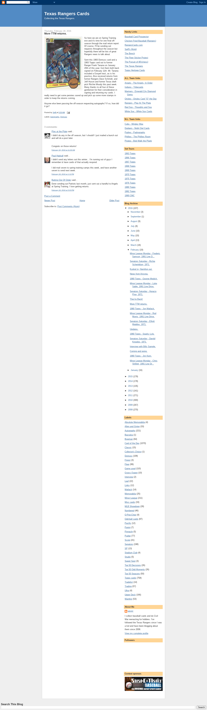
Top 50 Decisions (133, 565)
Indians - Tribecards (134, 87)
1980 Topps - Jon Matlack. (142, 308)
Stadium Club (131, 552)
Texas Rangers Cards (66, 13)
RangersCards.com (134, 45)
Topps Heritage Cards (135, 70)
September (136, 216)
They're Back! (136, 299)
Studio (128, 557)
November (136, 212)
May (133, 235)
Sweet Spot (130, 561)
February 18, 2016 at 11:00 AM (63, 150)
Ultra (127, 590)
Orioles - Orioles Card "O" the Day (141, 99)
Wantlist (128, 599)
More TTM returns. (138, 304)
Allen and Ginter (132, 426)
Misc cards (130, 502)
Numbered (129, 510)
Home (82, 200)
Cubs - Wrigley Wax (134, 124)
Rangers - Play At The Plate (138, 103)
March (134, 245)
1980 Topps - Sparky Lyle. (142, 334)
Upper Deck (130, 595)
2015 (130, 376)
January (135, 370)
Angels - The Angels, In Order (139, 83)
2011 (130, 395)
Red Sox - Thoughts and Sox (138, 107)
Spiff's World (130, 49)
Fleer (127, 464)
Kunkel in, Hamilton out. (141, 269)
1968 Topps (130, 166)
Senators (129, 544)
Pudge (128, 536)
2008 (130, 409)
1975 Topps (130, 179)
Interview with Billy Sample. (143, 346)
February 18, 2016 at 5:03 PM (63, 190)
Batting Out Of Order (61, 180)
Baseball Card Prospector (137, 36)
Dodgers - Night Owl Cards (137, 128)
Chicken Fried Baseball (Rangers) (140, 41)
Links (127, 485)
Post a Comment (52, 196)
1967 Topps (130, 162)
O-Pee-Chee (130, 515)
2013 (130, 386)
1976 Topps (130, 183)
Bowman (129, 439)
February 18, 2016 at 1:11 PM (63, 174)
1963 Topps (130, 153)
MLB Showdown (132, 506)
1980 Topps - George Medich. (144, 278)
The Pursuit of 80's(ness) (136, 62)
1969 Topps (130, 170)
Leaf (127, 481)
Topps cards (130, 578)
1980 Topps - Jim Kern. (141, 356)
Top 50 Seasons (132, 573)
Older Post (114, 200)
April (133, 240)
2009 (130, 405)
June (133, 231)
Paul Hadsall (57, 156)
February (135, 250)
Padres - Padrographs (135, 132)
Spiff (130, 611)
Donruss (63, 117)
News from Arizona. (139, 274)
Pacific (128, 523)
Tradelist (129, 582)
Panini (128, 527)
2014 (130, 381)
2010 (130, 400)
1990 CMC (130, 195)
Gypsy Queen (131, 472)
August (134, 221)
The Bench (130, 53)
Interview (129, 477)
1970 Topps (130, 174)
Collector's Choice (133, 451)
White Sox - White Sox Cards (138, 111)
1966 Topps (130, 157)
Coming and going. (138, 351)
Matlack (128, 489)
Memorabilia (130, 494)
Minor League (131, 498)
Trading (128, 586)
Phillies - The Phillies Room (138, 136)
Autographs (54, 117)
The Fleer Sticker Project (136, 57)
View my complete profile (136, 633)
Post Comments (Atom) (68, 206)
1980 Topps (130, 187)
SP (126, 548)
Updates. (134, 329)
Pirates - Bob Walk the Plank (138, 141)
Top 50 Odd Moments (135, 569)
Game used (130, 468)
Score (127, 540)
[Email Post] (68, 112)
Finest (128, 460)
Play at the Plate (59, 131)
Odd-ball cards (131, 519)
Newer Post (49, 200)
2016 (130, 208)
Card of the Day (132, 443)
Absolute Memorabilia (135, 422)
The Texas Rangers (134, 66)
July (133, 226)
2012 (130, 390)
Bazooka (129, 435)
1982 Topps (130, 191)
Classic (128, 447)
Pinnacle (129, 531)
